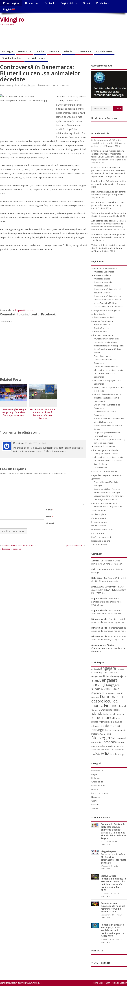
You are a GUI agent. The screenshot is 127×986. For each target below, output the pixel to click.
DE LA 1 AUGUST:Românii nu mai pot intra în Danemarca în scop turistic (43, 414)
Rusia (119, 742)
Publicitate (102, 3)
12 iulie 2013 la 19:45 (35, 443)
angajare (108, 668)
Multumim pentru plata (102, 529)
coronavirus (110, 693)
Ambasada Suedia (102, 285)
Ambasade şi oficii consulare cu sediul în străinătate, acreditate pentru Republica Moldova (107, 299)
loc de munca (102, 717)
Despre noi (31, 3)
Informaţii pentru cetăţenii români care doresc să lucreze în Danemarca (108, 373)
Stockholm (119, 749)
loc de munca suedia (115, 729)
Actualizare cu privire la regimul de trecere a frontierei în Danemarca (108, 236)
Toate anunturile (99, 544)
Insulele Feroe (104, 51)
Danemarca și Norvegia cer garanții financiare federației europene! (14, 412)
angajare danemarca (109, 672)
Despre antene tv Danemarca (106, 366)
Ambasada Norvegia (103, 282)
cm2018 (115, 689)
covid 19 (119, 693)
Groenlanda (84, 51)
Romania (108, 741)
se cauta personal (114, 746)
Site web (50, 523)
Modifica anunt (98, 525)
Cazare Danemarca (102, 356)
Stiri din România (11, 58)
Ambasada (95, 669)
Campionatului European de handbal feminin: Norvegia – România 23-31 (113, 907)
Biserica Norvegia (101, 328)
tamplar (114, 754)
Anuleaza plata (98, 514)
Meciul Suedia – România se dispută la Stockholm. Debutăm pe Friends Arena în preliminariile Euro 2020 (113, 882)
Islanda (68, 51)
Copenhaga (97, 692)
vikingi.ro (122, 754)
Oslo (113, 738)
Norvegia (7, 51)
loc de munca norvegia (105, 727)
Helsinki (116, 710)
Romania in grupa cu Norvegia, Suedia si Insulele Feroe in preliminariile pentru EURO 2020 (112, 930)
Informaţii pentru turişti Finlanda (108, 506)
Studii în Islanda (100, 464)
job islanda (107, 714)
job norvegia (119, 714)
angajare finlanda (102, 676)
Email (49, 516)
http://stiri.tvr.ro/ (24, 310)
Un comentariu (62, 85)
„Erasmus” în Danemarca (104, 446)
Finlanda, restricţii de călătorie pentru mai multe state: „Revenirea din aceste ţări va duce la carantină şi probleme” (108, 172)
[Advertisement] (56, 38)
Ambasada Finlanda (102, 275)
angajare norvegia (104, 682)
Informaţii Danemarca (102, 335)
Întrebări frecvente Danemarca (107, 394)
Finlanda (54, 51)
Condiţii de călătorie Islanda (106, 453)
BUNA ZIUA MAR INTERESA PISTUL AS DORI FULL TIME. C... (108, 589)
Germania (95, 710)
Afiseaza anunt (98, 510)
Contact (49, 3)
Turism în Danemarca (103, 436)
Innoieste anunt (99, 522)
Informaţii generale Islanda (104, 450)
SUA (93, 754)
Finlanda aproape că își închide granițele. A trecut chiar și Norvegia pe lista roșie (108, 143)
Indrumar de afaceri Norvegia (107, 492)
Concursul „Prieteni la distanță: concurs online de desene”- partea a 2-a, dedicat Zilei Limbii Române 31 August (113, 831)
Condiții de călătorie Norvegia (107, 489)
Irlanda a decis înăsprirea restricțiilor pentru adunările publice (109, 182)
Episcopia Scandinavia (102, 321)
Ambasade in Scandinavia (104, 268)
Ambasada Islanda (102, 278)
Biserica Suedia (100, 331)
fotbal (123, 706)
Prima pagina (11, 3)
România (95, 804)
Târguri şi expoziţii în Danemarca (108, 432)
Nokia (108, 733)
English (7, 9)
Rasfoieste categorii (101, 537)
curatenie (95, 697)
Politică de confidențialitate (104, 471)
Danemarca (24, 51)
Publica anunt (97, 533)
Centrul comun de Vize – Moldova (108, 306)
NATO (102, 733)
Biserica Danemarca (102, 324)
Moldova (95, 733)
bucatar (105, 689)
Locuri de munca (36, 58)
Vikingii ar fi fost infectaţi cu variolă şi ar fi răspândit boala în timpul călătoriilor (108, 248)
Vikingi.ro (12, 19)
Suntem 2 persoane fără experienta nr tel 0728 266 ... (106, 601)
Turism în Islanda (101, 467)
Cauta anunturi (98, 518)
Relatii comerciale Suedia (105, 317)
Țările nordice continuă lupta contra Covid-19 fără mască (108, 214)
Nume (49, 509)
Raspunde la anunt (100, 540)
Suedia (40, 51)
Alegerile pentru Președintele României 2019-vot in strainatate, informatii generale (113, 857)
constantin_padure (10, 85)
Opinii (86, 3)
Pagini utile (67, 3)
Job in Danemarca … (75, 545)
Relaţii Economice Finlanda (104, 503)
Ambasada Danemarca (104, 271)
